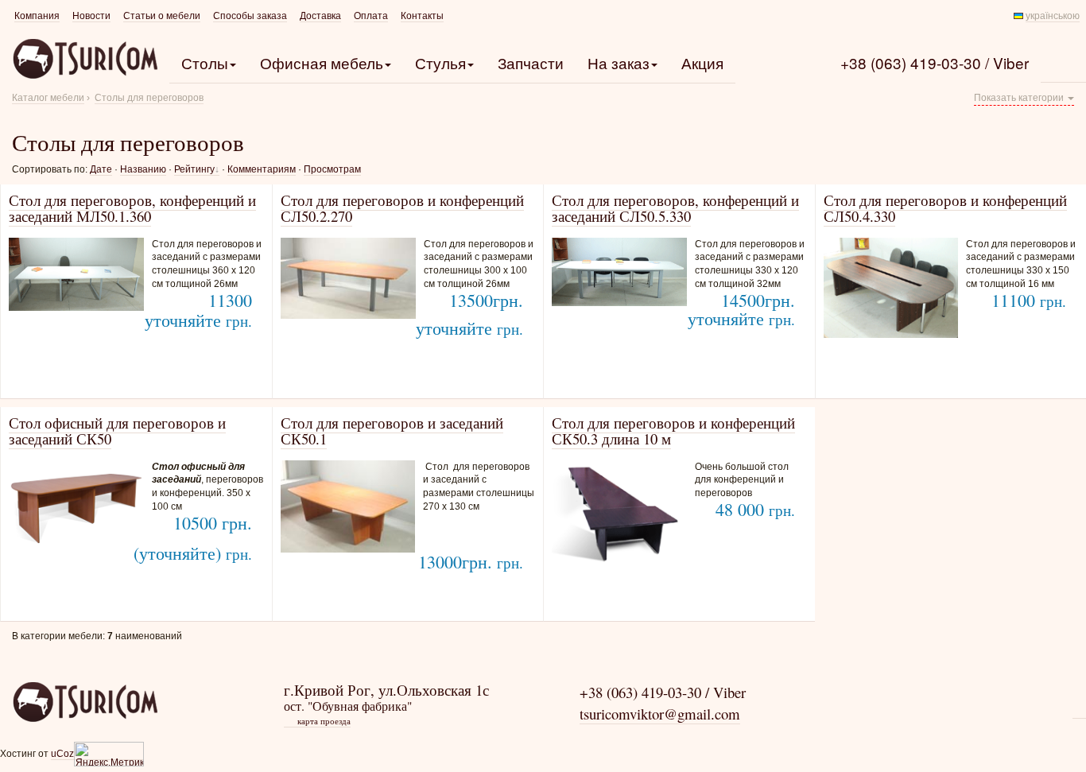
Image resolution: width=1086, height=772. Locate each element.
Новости (91, 15)
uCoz (62, 753)
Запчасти (531, 62)
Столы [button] (204, 62)
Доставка (320, 15)
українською (1053, 15)
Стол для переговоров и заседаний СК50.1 (392, 430)
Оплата (371, 15)
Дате (101, 169)
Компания (37, 15)
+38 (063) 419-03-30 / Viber (934, 62)
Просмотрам (332, 169)
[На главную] (84, 702)
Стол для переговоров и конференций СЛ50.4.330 (945, 208)
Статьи (161, 15)
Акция (702, 62)
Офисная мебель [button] (321, 62)
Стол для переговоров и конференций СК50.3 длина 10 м (673, 430)
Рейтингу (194, 169)
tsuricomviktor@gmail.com (660, 714)
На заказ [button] (619, 62)
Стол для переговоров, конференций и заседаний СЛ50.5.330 (675, 208)
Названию (143, 169)
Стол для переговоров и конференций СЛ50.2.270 (402, 208)
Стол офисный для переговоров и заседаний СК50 (117, 430)
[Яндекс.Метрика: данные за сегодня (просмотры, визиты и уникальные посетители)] (109, 754)
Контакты (422, 15)
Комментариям (261, 169)
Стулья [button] (440, 62)
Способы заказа (250, 15)
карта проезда (318, 721)
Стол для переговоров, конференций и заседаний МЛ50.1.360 (132, 208)
